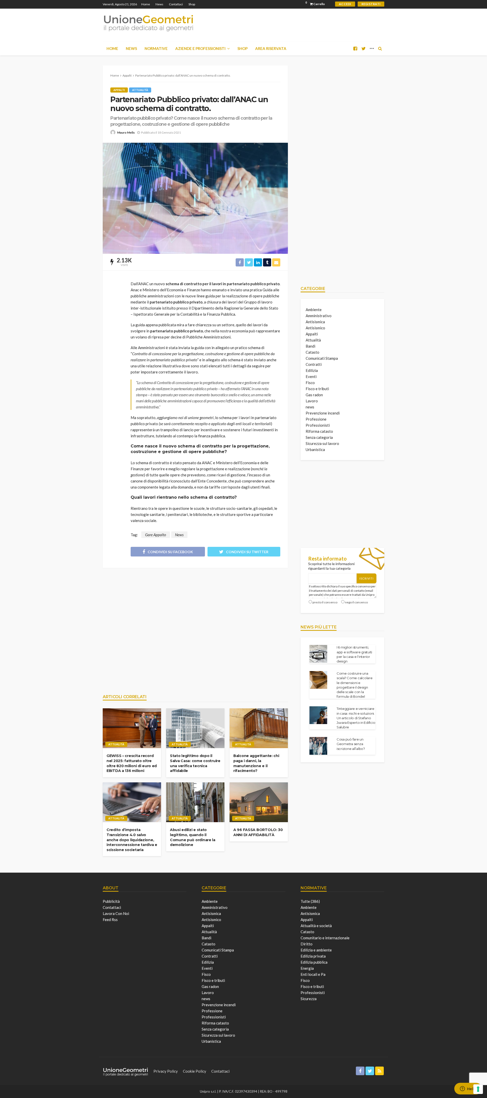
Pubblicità (111, 901)
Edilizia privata (313, 956)
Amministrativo (319, 315)
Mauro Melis (126, 132)
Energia (307, 968)
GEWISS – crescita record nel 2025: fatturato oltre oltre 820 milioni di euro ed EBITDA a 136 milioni (132, 763)
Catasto (312, 352)
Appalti (119, 90)
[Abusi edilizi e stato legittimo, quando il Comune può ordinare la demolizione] (195, 802)
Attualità (140, 90)
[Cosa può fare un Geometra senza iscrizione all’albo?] (318, 746)
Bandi (310, 346)
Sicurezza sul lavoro (322, 443)
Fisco (310, 382)
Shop (191, 4)
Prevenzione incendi (323, 413)
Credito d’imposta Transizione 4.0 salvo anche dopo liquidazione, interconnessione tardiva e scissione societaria (132, 839)
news (310, 407)
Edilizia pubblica (314, 962)
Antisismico (315, 328)
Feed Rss (110, 919)
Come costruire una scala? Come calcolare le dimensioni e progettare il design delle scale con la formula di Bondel (355, 684)
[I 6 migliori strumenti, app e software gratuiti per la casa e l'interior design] (318, 654)
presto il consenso (324, 602)
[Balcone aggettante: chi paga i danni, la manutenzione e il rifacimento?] (259, 728)
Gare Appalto (155, 534)
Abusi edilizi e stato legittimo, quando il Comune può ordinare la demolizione (192, 837)
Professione (316, 419)
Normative (156, 48)
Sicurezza (309, 998)
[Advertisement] (195, 628)
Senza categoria (319, 437)
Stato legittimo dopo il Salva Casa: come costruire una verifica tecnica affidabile (195, 763)
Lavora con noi (116, 913)
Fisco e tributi (317, 388)
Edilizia (312, 370)
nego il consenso (356, 602)
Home (145, 4)
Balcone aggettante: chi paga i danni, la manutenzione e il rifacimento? (256, 763)
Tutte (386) (310, 901)
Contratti (314, 364)
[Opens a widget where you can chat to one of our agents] (468, 1089)
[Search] (380, 48)
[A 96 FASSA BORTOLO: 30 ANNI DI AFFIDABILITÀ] (259, 802)
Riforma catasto (319, 431)
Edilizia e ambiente (316, 950)
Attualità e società (316, 925)
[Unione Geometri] (148, 23)
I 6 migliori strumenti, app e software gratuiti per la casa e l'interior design (354, 654)
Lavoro (312, 401)
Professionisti (318, 425)
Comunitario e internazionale (325, 937)
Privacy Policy (165, 1071)
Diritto (306, 944)
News (159, 4)
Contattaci (176, 4)
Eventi (311, 376)
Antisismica (315, 321)
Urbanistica (315, 449)
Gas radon (314, 394)
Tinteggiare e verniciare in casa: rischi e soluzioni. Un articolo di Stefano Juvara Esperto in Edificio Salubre (356, 718)
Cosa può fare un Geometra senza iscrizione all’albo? (351, 743)
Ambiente (314, 309)
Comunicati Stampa (322, 358)
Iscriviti (366, 578)
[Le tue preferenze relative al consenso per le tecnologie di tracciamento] (478, 1089)
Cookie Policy (194, 1071)
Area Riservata (270, 48)
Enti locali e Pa (313, 974)
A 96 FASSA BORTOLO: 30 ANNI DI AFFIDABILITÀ (258, 832)
